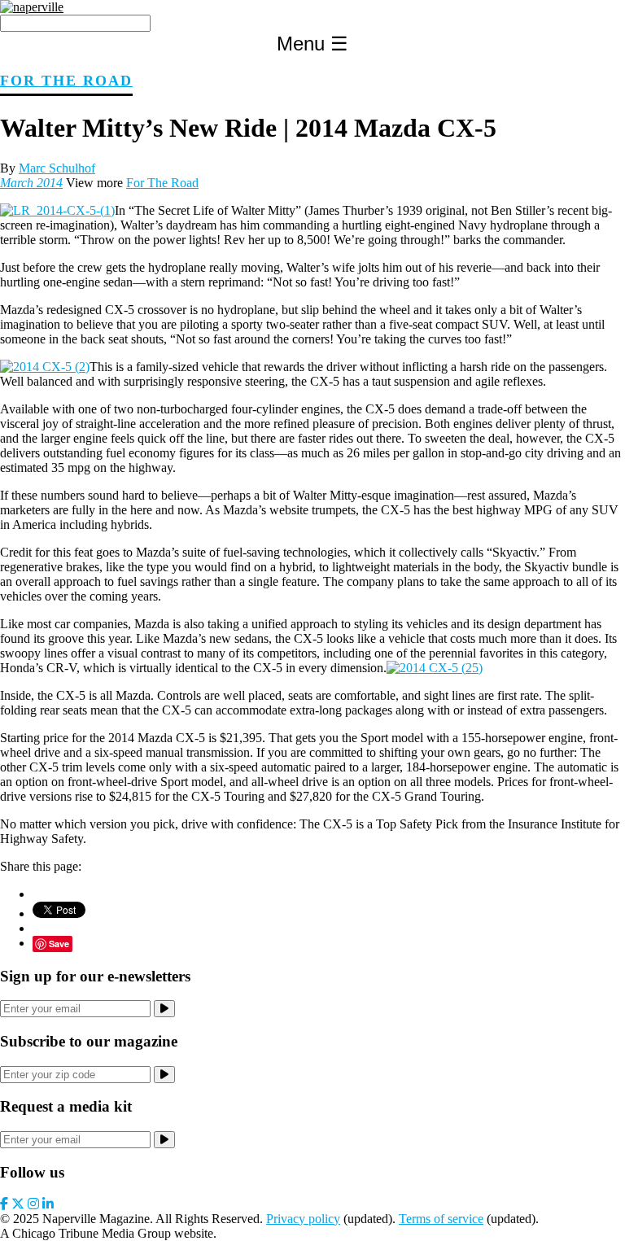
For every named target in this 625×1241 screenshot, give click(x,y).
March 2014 (31, 183)
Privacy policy (303, 1219)
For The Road (66, 80)
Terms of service (441, 1219)
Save (59, 943)
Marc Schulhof (57, 168)
